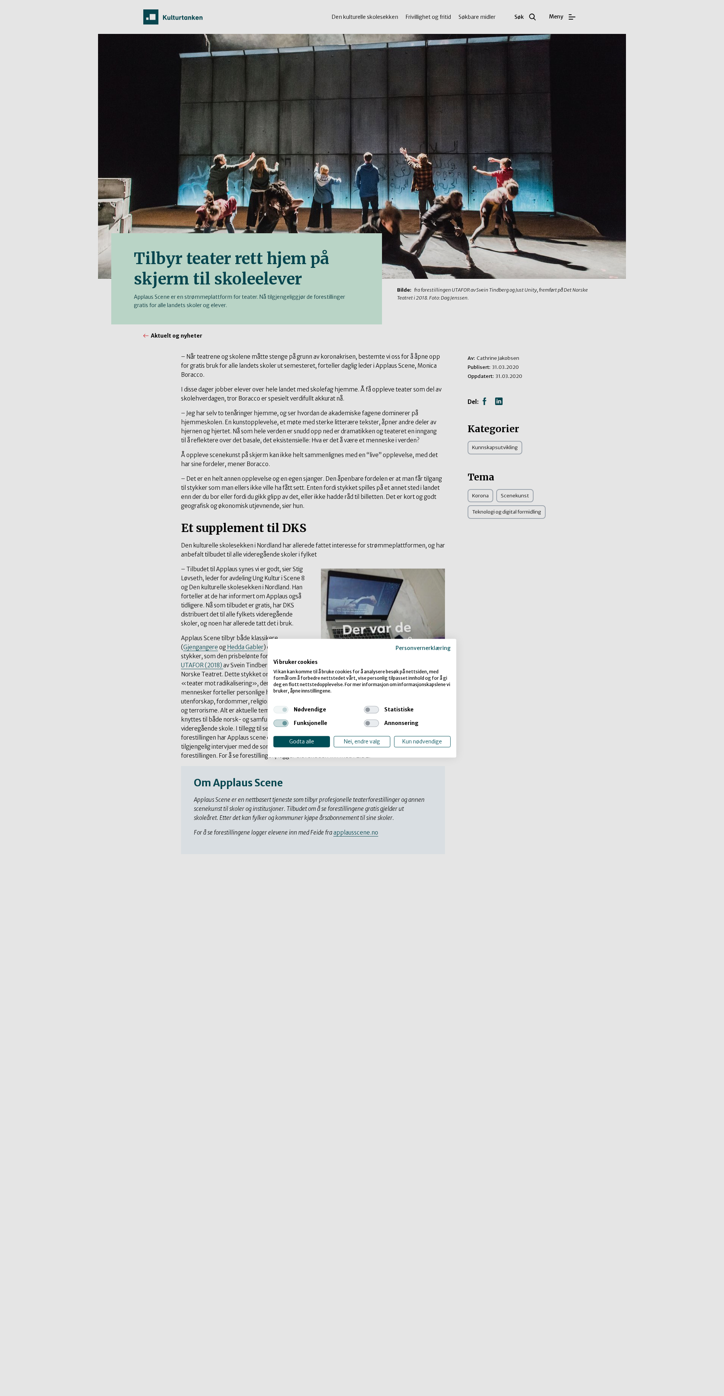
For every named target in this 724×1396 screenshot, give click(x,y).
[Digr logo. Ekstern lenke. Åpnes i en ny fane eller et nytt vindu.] (278, 654)
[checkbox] (280, 709)
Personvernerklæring (423, 648)
